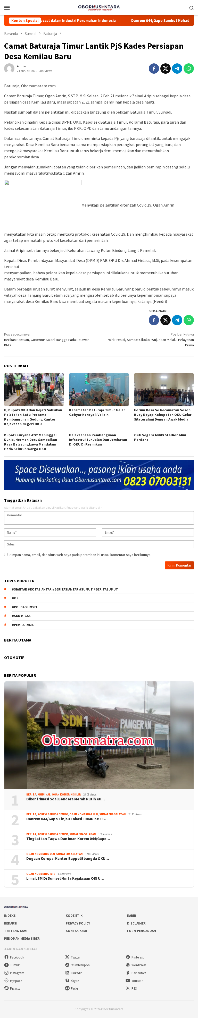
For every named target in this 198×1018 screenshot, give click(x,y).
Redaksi (10, 923)
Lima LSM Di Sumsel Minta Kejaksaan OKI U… (65, 878)
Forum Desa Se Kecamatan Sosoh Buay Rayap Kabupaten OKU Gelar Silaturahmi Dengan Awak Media (163, 415)
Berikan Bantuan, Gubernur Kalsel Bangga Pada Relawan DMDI (46, 339)
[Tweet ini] (165, 68)
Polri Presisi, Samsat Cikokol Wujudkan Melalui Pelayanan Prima (150, 339)
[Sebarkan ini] (154, 68)
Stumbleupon (80, 965)
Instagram (17, 973)
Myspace (16, 981)
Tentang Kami (15, 931)
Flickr (74, 988)
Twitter (75, 957)
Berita (31, 794)
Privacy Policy (78, 923)
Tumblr (15, 965)
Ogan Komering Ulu (83, 814)
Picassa (15, 988)
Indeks (10, 915)
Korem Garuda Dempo (52, 814)
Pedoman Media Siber (22, 938)
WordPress (138, 965)
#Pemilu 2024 (23, 625)
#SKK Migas (21, 616)
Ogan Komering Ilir (66, 794)
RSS (134, 988)
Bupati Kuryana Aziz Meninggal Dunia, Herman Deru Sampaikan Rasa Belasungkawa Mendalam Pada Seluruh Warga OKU (30, 442)
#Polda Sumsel (25, 607)
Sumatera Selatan (112, 814)
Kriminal (44, 794)
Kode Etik (74, 915)
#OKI (16, 598)
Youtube (137, 981)
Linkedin (76, 973)
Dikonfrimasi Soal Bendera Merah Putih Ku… (65, 799)
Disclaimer (136, 923)
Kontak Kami (76, 931)
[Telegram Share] (177, 68)
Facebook (17, 957)
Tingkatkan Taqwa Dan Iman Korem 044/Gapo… (68, 838)
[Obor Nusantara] (99, 7)
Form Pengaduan (141, 931)
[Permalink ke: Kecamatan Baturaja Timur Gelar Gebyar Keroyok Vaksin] (99, 389)
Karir (131, 915)
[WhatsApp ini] (189, 68)
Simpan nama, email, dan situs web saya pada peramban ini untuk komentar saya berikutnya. (80, 554)
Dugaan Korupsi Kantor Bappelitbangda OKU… (67, 858)
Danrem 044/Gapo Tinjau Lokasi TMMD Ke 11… (67, 819)
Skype (75, 981)
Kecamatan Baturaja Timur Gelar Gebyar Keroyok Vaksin (97, 412)
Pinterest (137, 957)
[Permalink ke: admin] (9, 68)
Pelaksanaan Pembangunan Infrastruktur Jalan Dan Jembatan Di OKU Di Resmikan (98, 440)
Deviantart (138, 973)
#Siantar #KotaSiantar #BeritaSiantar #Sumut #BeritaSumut (65, 589)
